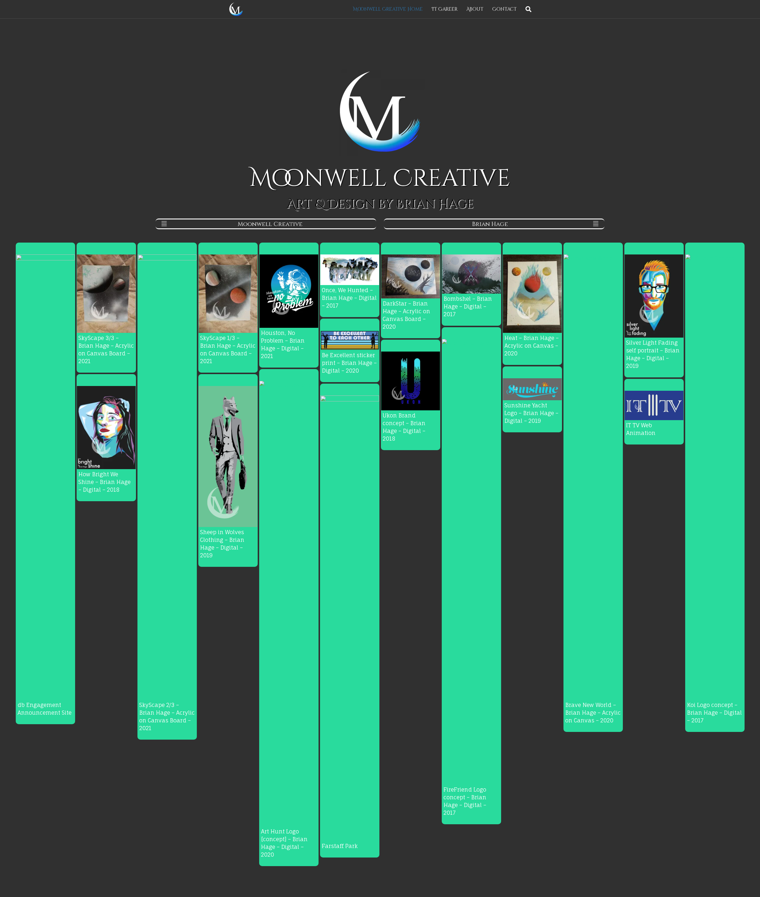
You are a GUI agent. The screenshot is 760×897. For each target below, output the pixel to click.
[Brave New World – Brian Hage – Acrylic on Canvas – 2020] (593, 476)
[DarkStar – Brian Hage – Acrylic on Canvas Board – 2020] (410, 276)
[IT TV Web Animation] (654, 405)
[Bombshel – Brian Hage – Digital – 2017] (471, 273)
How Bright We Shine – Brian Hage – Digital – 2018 (104, 482)
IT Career (444, 9)
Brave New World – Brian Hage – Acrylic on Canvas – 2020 (593, 713)
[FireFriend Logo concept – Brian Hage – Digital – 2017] (471, 561)
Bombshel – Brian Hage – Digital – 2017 (468, 306)
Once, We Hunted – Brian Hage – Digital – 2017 (349, 298)
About (474, 9)
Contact (504, 9)
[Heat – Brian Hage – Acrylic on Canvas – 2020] (532, 293)
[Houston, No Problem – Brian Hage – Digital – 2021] (288, 290)
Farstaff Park (340, 846)
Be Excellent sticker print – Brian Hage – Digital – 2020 (349, 363)
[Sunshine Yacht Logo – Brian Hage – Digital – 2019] (532, 388)
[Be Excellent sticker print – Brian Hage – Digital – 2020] (349, 339)
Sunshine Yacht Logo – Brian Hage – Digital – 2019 (531, 413)
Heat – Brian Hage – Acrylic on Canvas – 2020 (531, 346)
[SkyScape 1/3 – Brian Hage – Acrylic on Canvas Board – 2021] (228, 293)
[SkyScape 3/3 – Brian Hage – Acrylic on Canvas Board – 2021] (106, 293)
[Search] (526, 9)
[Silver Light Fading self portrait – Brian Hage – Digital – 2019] (654, 295)
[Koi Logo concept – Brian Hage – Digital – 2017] (714, 476)
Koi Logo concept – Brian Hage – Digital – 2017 (714, 713)
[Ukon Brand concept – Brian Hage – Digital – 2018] (410, 380)
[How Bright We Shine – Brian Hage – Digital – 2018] (106, 427)
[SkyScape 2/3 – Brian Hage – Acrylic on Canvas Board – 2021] (167, 476)
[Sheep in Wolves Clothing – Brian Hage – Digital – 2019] (228, 456)
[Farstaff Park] (349, 617)
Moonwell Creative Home (388, 9)
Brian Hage (490, 224)
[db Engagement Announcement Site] (45, 476)
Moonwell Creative (270, 224)
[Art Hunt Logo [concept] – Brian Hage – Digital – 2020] (288, 603)
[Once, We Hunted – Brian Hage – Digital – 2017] (349, 269)
